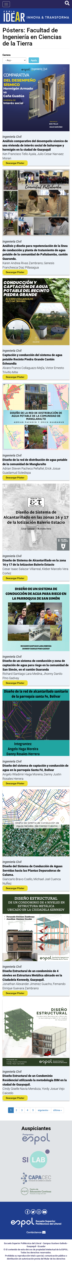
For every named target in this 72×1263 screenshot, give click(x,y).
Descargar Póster (15, 163)
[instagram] (38, 1211)
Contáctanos (34, 1232)
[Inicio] (36, 16)
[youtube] (44, 1211)
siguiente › (43, 1110)
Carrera (7, 55)
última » (57, 1110)
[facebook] (27, 1211)
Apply (34, 60)
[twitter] (33, 1211)
